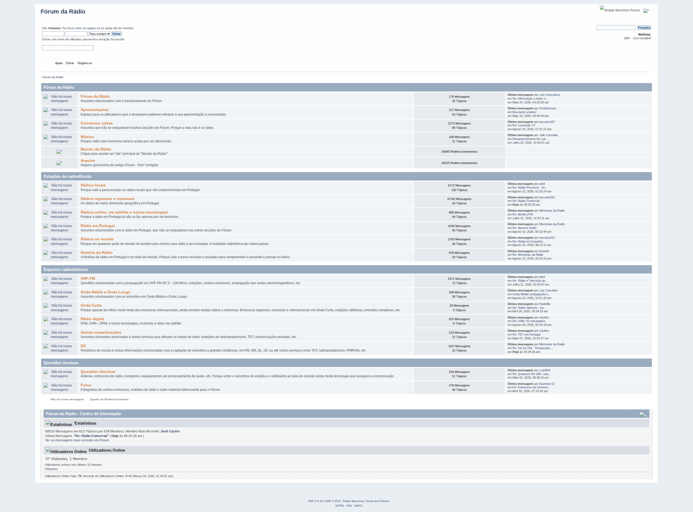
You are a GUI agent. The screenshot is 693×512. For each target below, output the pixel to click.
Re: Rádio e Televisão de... (530, 280)
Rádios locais (93, 185)
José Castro (170, 431)
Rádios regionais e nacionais (108, 199)
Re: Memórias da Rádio (527, 254)
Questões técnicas (98, 372)
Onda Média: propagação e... (531, 294)
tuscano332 (547, 121)
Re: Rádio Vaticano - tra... (529, 307)
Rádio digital (92, 319)
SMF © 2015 (333, 501)
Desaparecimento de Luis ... (530, 138)
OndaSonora (547, 108)
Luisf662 (544, 370)
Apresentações (95, 110)
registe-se (93, 28)
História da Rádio (97, 253)
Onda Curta (91, 305)
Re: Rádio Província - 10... (529, 187)
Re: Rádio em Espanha (527, 241)
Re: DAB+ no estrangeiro (528, 321)
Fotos (86, 385)
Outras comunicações (101, 332)
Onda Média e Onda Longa (105, 292)
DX (83, 346)
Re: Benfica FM (522, 214)
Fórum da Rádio (63, 11)
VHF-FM (88, 279)
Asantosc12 (547, 383)
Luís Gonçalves (549, 94)
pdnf (542, 183)
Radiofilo (544, 304)
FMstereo (51, 469)
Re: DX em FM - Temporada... (532, 348)
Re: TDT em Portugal (526, 334)
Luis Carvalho (548, 290)
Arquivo (88, 161)
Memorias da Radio (552, 210)
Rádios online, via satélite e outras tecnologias (124, 212)
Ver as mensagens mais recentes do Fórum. (77, 440)
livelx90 (544, 251)
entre (78, 28)
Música (87, 137)
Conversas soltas (97, 123)
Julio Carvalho (548, 135)
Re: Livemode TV (523, 125)
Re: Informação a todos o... (530, 98)
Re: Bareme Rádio (524, 227)
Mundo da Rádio (96, 149)
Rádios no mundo (97, 239)
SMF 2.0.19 (315, 501)
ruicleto (544, 317)
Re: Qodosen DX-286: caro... (531, 374)
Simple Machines (353, 501)
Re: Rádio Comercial (526, 200)
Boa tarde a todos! (524, 112)
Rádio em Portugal (98, 226)
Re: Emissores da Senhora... (531, 387)
